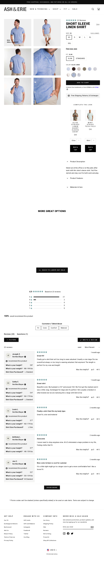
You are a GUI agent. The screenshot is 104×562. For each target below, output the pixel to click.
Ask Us (6, 530)
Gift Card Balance (29, 523)
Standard (80, 58)
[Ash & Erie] (15, 9)
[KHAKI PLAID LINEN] (79, 70)
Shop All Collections (49, 540)
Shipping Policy (48, 523)
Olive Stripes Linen (84, 69)
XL (90, 37)
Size (82, 33)
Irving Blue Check (90, 69)
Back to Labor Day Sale (53, 270)
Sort (80, 347)
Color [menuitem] (45, 328)
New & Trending (39, 9)
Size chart (95, 33)
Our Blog (26, 537)
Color (73, 65)
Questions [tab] (22, 334)
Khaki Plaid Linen (79, 69)
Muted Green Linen (95, 69)
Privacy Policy (8, 540)
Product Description (77, 162)
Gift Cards (27, 520)
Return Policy (8, 534)
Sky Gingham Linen (68, 69)
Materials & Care (76, 187)
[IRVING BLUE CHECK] (89, 70)
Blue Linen (74, 75)
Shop (56, 9)
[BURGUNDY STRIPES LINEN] (73, 70)
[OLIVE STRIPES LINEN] (84, 70)
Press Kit (46, 537)
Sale (75, 9)
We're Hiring (47, 534)
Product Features (76, 178)
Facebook (27, 530)
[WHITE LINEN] (68, 76)
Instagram (27, 527)
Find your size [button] (71, 49)
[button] (76, 20)
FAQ (44, 527)
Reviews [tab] (9, 334)
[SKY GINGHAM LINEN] (68, 70)
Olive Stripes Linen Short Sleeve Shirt (75, 127)
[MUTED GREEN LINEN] (95, 70)
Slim (70, 58)
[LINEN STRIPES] (79, 76)
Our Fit (6, 520)
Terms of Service (9, 537)
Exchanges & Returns (11, 523)
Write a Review (91, 340)
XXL (69, 43)
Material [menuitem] (64, 328)
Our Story (46, 520)
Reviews (46, 530)
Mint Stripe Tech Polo (90, 124)
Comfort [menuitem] (54, 328)
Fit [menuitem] (38, 328)
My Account (8, 527)
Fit (66, 9)
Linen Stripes (79, 75)
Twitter (26, 534)
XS (69, 37)
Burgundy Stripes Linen (74, 69)
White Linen (68, 75)
